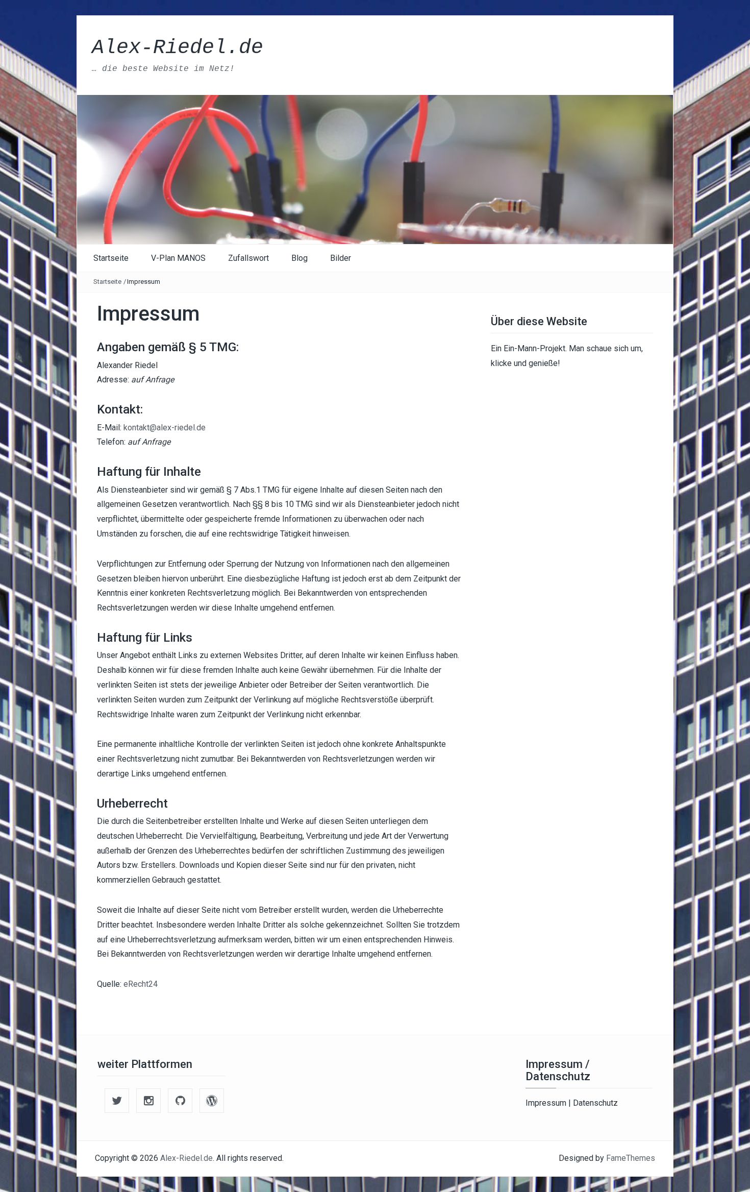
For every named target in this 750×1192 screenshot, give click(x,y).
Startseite (111, 258)
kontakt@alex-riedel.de (164, 427)
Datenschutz (595, 1103)
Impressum (547, 1103)
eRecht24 (140, 984)
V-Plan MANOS (178, 258)
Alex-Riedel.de (177, 47)
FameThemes (630, 1158)
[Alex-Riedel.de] (375, 169)
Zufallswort (248, 258)
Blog (299, 258)
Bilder (340, 258)
